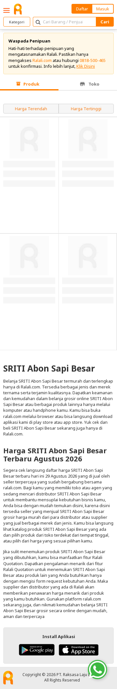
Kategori (16, 21)
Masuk (102, 9)
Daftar (82, 9)
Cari (104, 22)
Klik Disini (85, 66)
